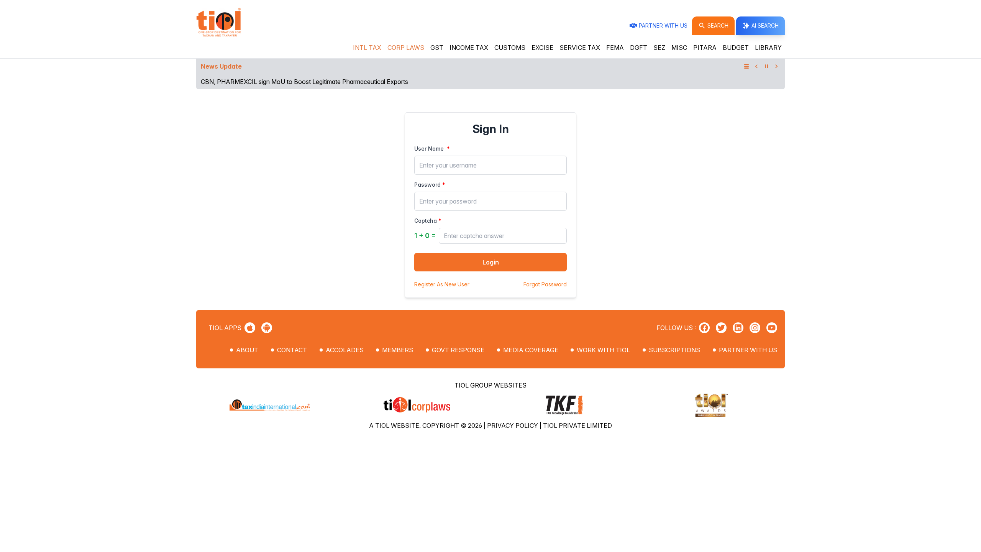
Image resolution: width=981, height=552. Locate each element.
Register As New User (441, 284)
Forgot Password (545, 284)
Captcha (425, 220)
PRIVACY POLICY (513, 425)
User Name (429, 148)
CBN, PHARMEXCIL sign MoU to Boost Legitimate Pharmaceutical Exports (304, 81)
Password (427, 184)
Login (490, 262)
